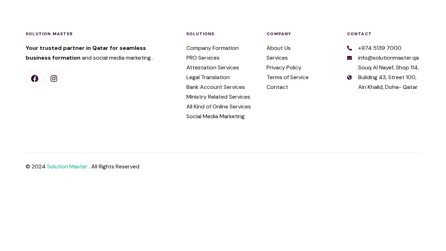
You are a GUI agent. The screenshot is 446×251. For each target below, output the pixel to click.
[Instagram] (53, 78)
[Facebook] (34, 78)
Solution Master (68, 166)
